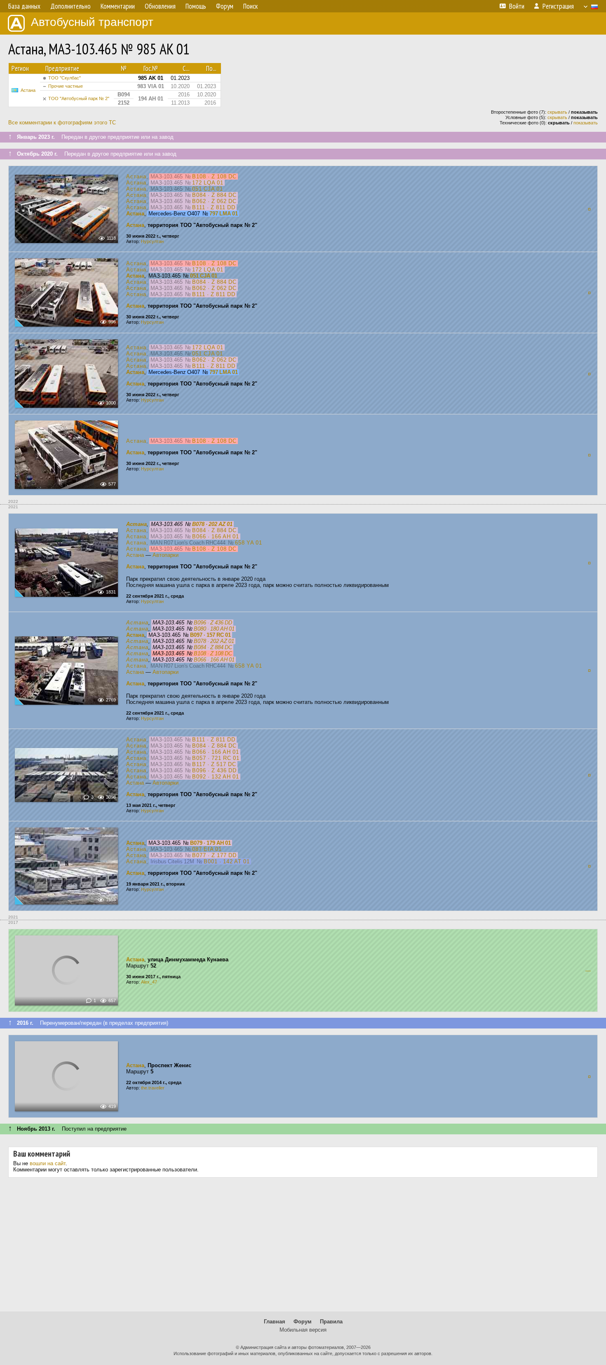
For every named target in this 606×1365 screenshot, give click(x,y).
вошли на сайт (48, 1163)
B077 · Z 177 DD (214, 855)
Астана (28, 90)
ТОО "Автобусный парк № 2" (78, 98)
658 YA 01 (248, 543)
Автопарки (166, 555)
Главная (274, 1321)
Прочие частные (65, 86)
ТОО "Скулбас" (64, 77)
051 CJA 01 (207, 189)
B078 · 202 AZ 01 (212, 524)
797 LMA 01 (223, 213)
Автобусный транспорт (92, 22)
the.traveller (152, 1087)
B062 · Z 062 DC (214, 201)
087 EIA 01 (207, 849)
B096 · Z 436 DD (213, 622)
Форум (303, 1321)
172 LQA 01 (207, 183)
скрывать (557, 112)
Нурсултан (152, 241)
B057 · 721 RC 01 (216, 758)
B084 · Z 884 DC (214, 195)
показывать (585, 122)
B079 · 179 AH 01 (210, 843)
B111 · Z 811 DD (213, 207)
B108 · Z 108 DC (214, 176)
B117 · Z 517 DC (214, 764)
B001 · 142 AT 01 (227, 861)
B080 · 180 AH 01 (214, 629)
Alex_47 (149, 981)
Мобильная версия (303, 1330)
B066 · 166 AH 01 (215, 536)
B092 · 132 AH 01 (215, 777)
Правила (331, 1321)
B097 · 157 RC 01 (210, 635)
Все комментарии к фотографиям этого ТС (62, 122)
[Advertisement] (303, 1247)
